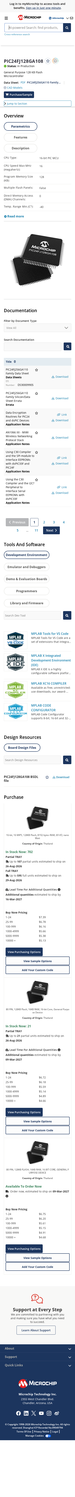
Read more (15, 216)
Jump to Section (17, 103)
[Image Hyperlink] (29, 20)
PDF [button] (23, 82)
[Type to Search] (67, 346)
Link (64, 414)
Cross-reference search (17, 34)
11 (36, 530)
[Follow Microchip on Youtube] (41, 1414)
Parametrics (20, 126)
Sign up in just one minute (43, 8)
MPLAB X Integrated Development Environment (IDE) (51, 660)
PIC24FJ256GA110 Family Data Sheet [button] (44, 82)
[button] (13, 86)
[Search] (67, 27)
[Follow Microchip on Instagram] (49, 1414)
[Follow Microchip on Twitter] (33, 1414)
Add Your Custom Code (37, 970)
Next (49, 530)
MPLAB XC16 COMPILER (48, 683)
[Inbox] (71, 18)
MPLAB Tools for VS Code (49, 634)
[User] (58, 18)
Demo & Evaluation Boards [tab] (26, 579)
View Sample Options (37, 961)
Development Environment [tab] (26, 555)
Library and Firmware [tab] (26, 603)
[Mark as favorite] (47, 779)
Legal (55, 1431)
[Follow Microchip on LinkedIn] (26, 1414)
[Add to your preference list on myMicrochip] (48, 61)
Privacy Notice (41, 1431)
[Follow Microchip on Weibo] (56, 1414)
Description (20, 148)
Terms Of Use (24, 1431)
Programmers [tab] (26, 591)
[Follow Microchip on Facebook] (18, 1414)
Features (20, 137)
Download (61, 376)
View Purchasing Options (24, 952)
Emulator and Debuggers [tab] (27, 567)
